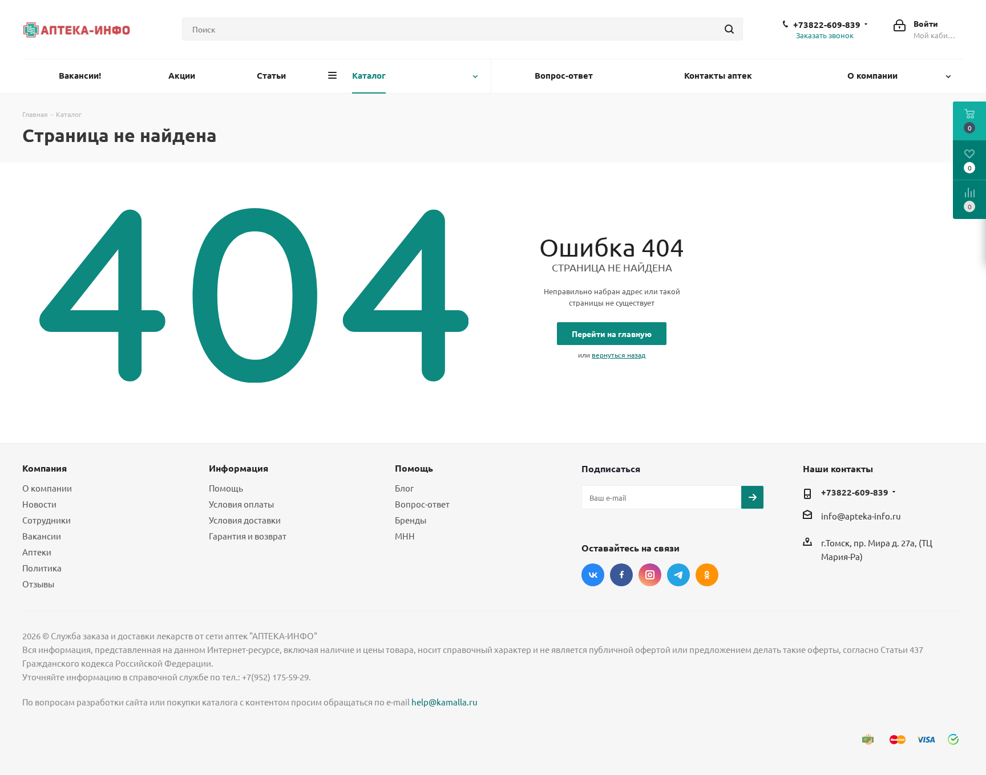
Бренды (410, 519)
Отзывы (38, 583)
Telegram (678, 574)
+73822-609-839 (826, 24)
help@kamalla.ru (444, 701)
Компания (44, 468)
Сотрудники (46, 519)
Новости (39, 503)
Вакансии (41, 535)
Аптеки (36, 551)
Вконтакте (592, 574)
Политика (42, 567)
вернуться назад (618, 354)
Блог (404, 487)
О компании (47, 487)
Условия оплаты (241, 503)
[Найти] (729, 29)
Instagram (650, 574)
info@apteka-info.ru (861, 516)
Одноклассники (707, 574)
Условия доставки (245, 519)
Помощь (226, 487)
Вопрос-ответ (422, 503)
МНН (405, 535)
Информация (238, 468)
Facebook (621, 574)
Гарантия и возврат (247, 535)
